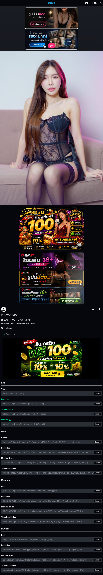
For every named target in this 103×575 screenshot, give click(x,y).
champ (9, 328)
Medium (4, 420)
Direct (4, 399)
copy (98, 393)
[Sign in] (91, 3)
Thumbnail (6, 410)
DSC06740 (9, 315)
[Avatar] (3, 309)
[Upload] (86, 3)
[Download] (93, 309)
